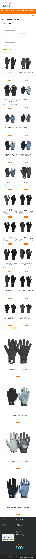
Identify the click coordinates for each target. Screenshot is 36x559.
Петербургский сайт (31, 557)
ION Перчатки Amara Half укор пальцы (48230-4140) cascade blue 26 (10, 128)
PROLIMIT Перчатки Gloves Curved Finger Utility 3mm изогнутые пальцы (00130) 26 (10, 263)
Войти (15, 5)
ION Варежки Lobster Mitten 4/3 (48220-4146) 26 (25, 182)
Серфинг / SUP (18, 524)
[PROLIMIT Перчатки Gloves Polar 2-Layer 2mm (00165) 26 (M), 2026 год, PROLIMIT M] (26, 227)
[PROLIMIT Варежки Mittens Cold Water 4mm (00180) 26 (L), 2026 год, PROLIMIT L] (10, 281)
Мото (17, 532)
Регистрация (18, 5)
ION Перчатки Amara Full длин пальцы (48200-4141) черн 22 (18, 461)
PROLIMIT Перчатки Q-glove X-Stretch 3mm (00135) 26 (26, 291)
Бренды (3, 525)
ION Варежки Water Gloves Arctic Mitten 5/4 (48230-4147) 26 (26, 72)
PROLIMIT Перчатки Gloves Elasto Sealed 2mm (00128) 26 (10, 236)
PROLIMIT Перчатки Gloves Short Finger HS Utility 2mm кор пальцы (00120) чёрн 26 (10, 318)
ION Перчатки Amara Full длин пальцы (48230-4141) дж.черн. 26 (10, 182)
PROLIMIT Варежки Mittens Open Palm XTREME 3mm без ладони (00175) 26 (26, 263)
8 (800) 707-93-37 (7, 4)
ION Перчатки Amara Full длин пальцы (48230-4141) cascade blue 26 (25, 155)
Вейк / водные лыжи (19, 525)
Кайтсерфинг (18, 520)
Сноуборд (17, 526)
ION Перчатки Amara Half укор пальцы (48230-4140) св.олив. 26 (25, 100)
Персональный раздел (19, 550)
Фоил (17, 523)
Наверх (33, 556)
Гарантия (3, 527)
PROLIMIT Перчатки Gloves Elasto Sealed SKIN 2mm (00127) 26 (10, 209)
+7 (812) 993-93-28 (27, 5)
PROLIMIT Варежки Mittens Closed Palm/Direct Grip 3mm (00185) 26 (10, 72)
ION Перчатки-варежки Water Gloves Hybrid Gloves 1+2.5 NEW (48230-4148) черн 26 (10, 100)
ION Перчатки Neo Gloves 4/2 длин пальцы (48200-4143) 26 (18, 369)
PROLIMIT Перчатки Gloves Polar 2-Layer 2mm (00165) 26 (25, 236)
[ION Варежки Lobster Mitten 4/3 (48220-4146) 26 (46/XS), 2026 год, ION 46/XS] (26, 173)
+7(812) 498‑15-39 (17, 5)
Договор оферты (4, 530)
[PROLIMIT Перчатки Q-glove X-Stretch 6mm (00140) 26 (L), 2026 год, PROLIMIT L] (26, 200)
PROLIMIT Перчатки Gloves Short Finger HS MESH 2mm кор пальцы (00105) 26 (26, 318)
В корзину (10, 80)
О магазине (4, 524)
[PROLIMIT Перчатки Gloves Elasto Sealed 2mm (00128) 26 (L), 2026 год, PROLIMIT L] (10, 227)
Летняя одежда (18, 530)
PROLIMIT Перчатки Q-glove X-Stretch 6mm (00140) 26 (26, 209)
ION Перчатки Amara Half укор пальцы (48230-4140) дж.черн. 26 (25, 128)
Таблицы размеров (5, 526)
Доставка (3, 523)
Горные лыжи (18, 527)
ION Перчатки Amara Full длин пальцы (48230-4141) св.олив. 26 (10, 155)
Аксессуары (18, 531)
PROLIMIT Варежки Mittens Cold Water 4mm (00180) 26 (10, 291)
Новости (3, 520)
